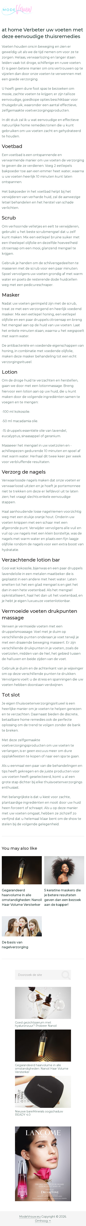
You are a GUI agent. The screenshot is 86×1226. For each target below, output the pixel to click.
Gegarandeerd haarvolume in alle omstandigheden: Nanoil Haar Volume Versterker (41, 1069)
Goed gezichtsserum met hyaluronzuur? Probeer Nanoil (36, 1024)
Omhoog (41, 1221)
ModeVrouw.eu (30, 1216)
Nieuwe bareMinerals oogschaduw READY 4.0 (39, 1113)
